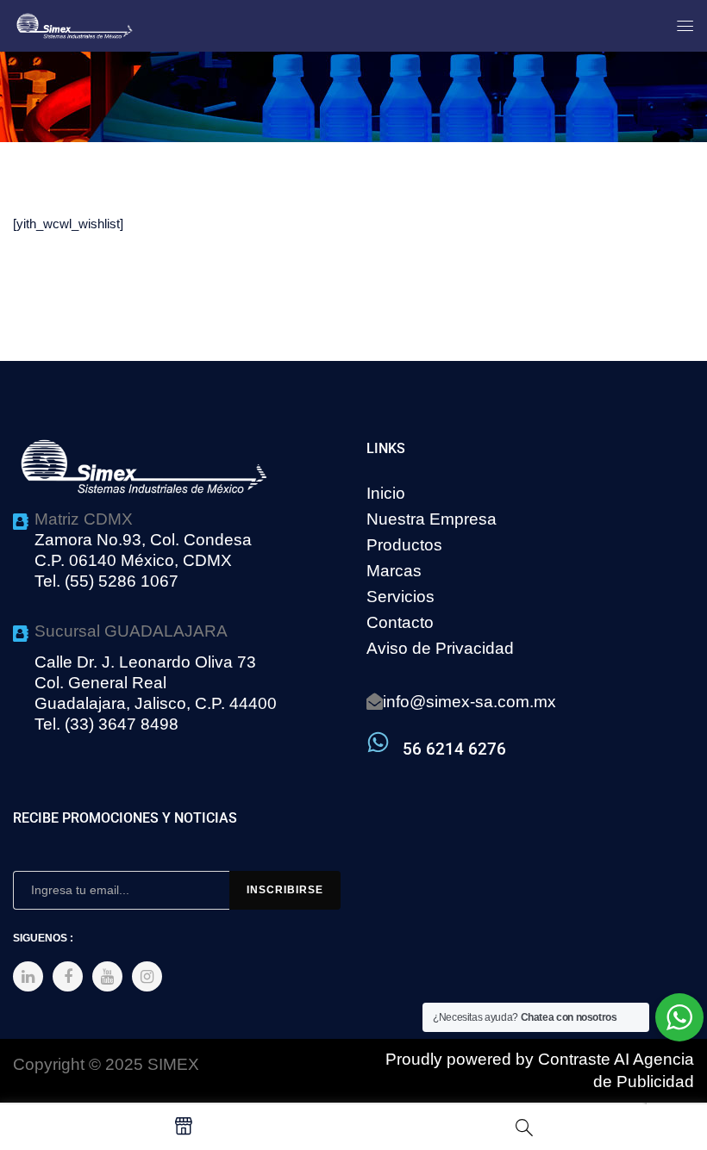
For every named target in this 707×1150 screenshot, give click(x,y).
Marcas (394, 571)
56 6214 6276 (454, 749)
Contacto (400, 622)
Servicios (400, 596)
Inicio (385, 493)
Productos (404, 545)
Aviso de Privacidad (440, 648)
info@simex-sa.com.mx (469, 702)
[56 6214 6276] (378, 742)
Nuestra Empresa (431, 519)
